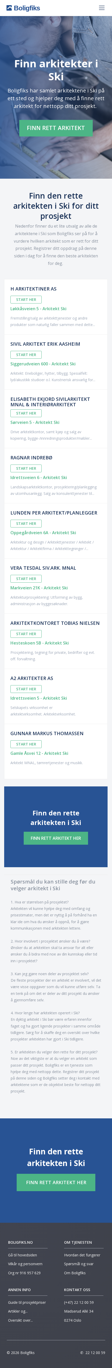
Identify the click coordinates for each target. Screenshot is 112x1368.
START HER (26, 299)
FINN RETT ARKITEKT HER (56, 838)
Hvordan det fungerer (82, 1255)
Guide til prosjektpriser (27, 1302)
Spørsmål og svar (79, 1263)
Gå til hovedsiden (22, 1255)
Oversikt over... (21, 1320)
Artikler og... (18, 1311)
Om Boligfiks (75, 1272)
